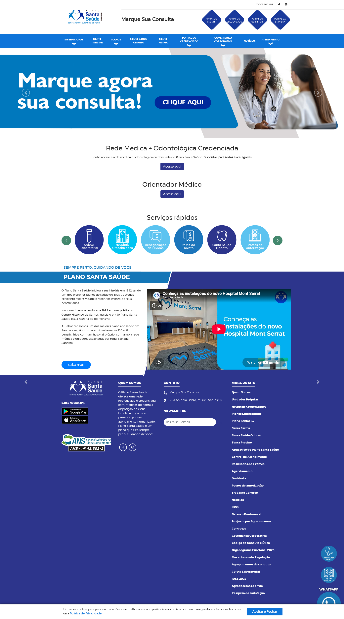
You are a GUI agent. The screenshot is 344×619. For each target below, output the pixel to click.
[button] (26, 99)
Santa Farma (241, 440)
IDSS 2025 (239, 591)
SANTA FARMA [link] (163, 41)
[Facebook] (279, 4)
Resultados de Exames (248, 476)
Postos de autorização (248, 497)
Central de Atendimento (249, 469)
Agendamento (242, 483)
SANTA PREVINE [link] (97, 41)
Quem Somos (241, 404)
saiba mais (76, 377)
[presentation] (66, 252)
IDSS (235, 519)
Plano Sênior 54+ (244, 433)
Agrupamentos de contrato (251, 576)
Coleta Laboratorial (246, 583)
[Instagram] (285, 4)
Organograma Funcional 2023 (253, 562)
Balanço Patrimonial (246, 526)
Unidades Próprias (245, 411)
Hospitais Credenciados (249, 418)
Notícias (238, 512)
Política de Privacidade (86, 613)
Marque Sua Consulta (147, 19)
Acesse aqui (172, 178)
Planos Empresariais (246, 426)
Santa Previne (242, 454)
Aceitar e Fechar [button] (264, 611)
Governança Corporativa (249, 547)
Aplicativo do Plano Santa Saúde (255, 461)
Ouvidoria (239, 490)
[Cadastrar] (221, 434)
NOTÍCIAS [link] (250, 41)
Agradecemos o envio (247, 598)
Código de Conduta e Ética (251, 555)
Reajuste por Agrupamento (251, 533)
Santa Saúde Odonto (246, 447)
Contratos (239, 540)
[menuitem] (97, 41)
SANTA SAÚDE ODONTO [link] (138, 41)
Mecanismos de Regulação (251, 569)
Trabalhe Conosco (245, 504)
